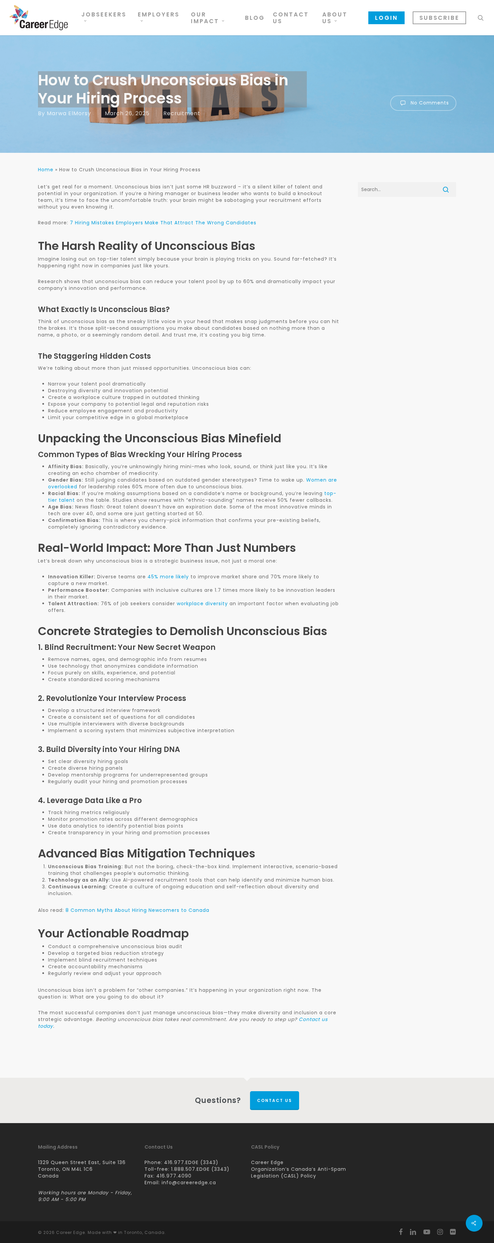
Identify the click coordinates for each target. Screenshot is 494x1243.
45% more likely (168, 576)
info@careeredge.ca (189, 1182)
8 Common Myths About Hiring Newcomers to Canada (137, 910)
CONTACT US (274, 1100)
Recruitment (181, 113)
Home (45, 169)
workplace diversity (202, 603)
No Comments (429, 102)
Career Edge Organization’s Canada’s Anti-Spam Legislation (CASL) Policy (298, 1169)
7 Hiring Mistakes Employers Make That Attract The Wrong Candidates (163, 222)
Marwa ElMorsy (69, 113)
